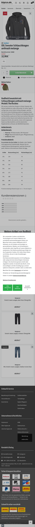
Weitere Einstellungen (9, 280)
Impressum (17, 270)
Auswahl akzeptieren (27, 287)
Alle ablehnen (17, 287)
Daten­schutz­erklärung (19, 275)
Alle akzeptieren (7, 287)
